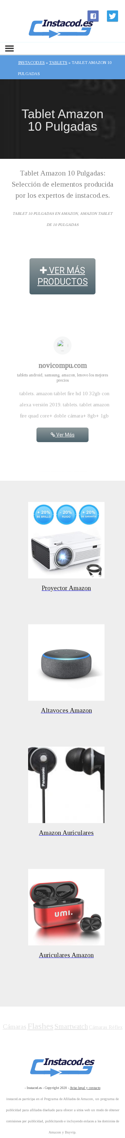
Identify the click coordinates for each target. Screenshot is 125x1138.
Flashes (40, 1026)
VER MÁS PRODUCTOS (63, 276)
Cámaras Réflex (106, 1027)
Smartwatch (71, 1026)
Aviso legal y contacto (85, 1088)
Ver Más (65, 435)
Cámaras (14, 1026)
